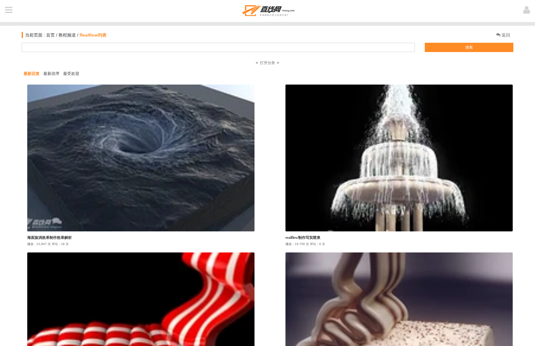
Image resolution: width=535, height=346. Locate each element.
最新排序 (51, 73)
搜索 (469, 47)
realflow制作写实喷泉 (302, 237)
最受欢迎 (71, 73)
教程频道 (67, 35)
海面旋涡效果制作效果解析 (49, 237)
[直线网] (268, 9)
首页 (50, 35)
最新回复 (32, 73)
